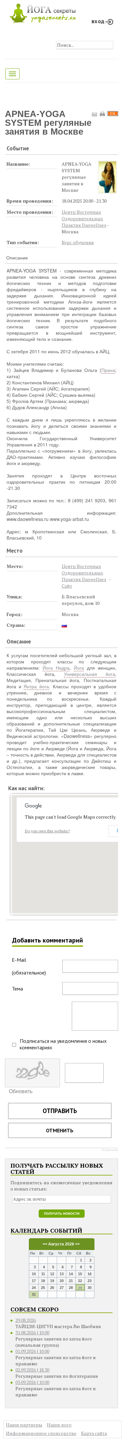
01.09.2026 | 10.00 (32, 1351)
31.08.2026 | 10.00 (32, 1332)
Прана (108, 370)
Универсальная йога (89, 674)
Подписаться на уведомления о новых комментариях (63, 1044)
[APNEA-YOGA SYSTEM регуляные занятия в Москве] (107, 177)
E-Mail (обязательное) (29, 966)
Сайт (67, 586)
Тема (17, 988)
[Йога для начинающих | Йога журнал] (42, 11)
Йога (79, 667)
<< (45, 1244)
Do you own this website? (47, 830)
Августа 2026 (61, 1244)
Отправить (60, 1111)
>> (77, 1244)
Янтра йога (36, 686)
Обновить (20, 1091)
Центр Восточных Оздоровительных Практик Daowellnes (84, 218)
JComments (109, 1150)
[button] (78, 848)
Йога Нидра (56, 667)
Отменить (59, 1130)
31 (34, 1294)
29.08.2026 (25, 1320)
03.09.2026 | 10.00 (32, 1382)
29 (80, 1288)
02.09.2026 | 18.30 (32, 1370)
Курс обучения (78, 242)
